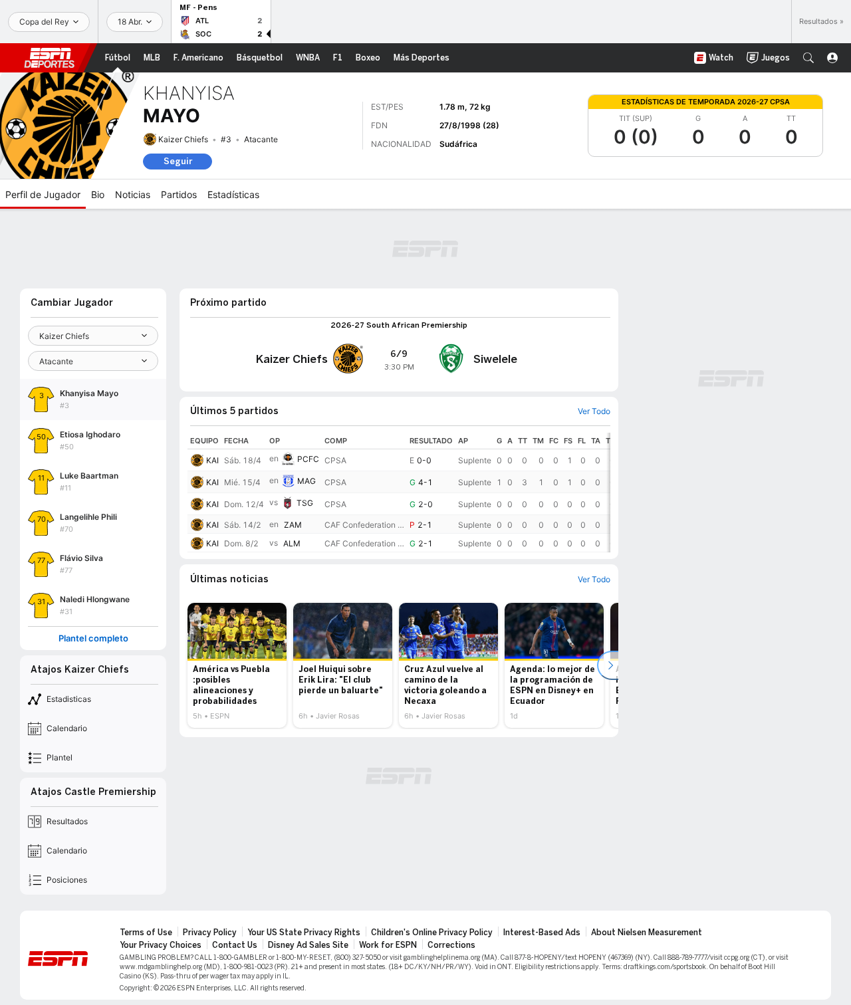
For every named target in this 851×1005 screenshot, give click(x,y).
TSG (305, 503)
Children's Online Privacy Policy (432, 932)
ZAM (293, 525)
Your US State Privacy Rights (303, 932)
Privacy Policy (210, 932)
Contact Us (234, 945)
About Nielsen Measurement (646, 932)
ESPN (49, 57)
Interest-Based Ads (541, 932)
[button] (808, 58)
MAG (306, 481)
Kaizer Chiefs (183, 139)
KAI (212, 460)
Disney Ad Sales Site (308, 945)
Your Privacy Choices (160, 945)
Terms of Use (146, 932)
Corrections (451, 945)
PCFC (308, 459)
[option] (237, 665)
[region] (398, 492)
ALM (292, 543)
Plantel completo (93, 638)
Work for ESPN (388, 945)
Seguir (178, 161)
